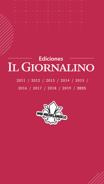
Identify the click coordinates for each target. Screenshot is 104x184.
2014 (65, 80)
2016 (22, 88)
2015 (79, 80)
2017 (37, 88)
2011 (21, 80)
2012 (35, 80)
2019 (66, 88)
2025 (81, 88)
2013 (50, 80)
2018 (52, 88)
